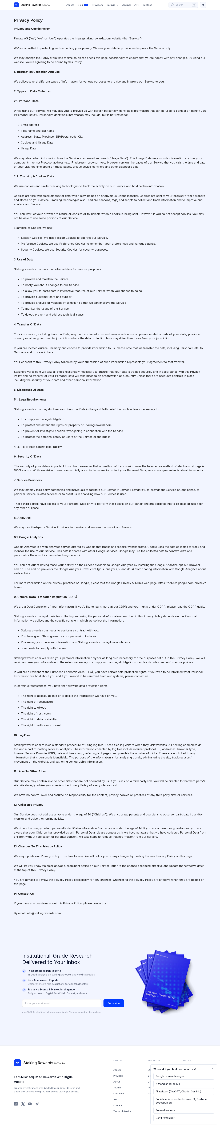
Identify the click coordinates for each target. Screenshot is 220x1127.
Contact (147, 4)
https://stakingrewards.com (93, 38)
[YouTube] (30, 1104)
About (116, 1081)
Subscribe (114, 1003)
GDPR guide (196, 606)
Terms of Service (122, 1111)
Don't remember (165, 1117)
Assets (70, 4)
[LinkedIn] (16, 1104)
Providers (97, 4)
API (136, 4)
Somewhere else (165, 1110)
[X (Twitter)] (23, 1104)
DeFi (82, 4)
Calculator (118, 1093)
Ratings (111, 4)
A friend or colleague (168, 1083)
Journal (126, 4)
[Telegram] (37, 1104)
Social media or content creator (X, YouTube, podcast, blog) (181, 1101)
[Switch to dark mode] (203, 5)
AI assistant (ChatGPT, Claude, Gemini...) (178, 1091)
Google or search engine (170, 1076)
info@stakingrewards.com (44, 913)
